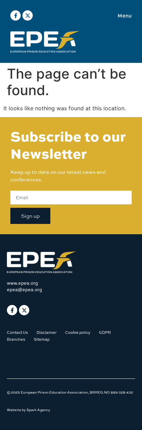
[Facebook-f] (15, 15)
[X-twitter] (27, 15)
